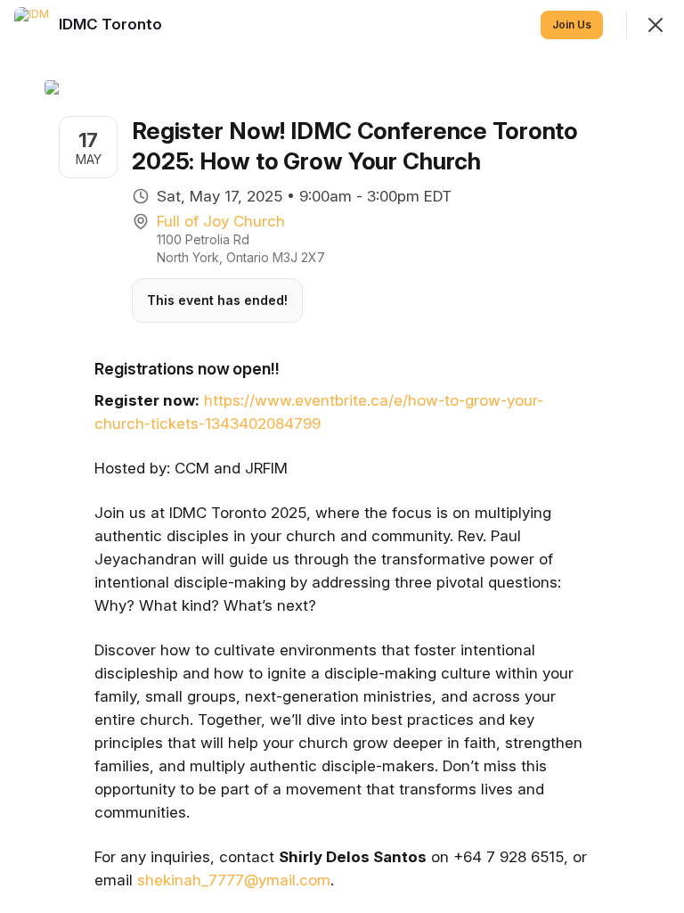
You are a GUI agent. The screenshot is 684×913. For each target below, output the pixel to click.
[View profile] (32, 25)
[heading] (112, 24)
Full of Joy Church (221, 221)
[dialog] (342, 456)
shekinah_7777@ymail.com (233, 880)
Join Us (571, 24)
